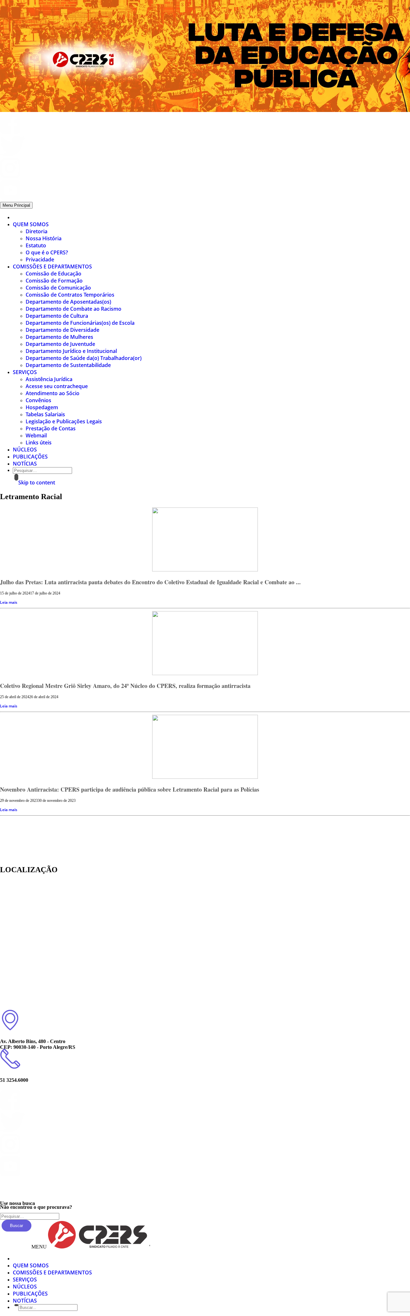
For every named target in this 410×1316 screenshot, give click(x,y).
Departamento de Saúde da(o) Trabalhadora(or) (84, 358)
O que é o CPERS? (47, 252)
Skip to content (36, 482)
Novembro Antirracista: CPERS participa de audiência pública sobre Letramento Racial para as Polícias (129, 789)
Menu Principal (16, 205)
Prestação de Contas (51, 428)
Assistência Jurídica (49, 379)
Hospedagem (42, 407)
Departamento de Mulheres (59, 336)
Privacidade (40, 259)
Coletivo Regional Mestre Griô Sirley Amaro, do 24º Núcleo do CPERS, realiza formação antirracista (125, 686)
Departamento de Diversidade (62, 329)
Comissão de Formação (54, 280)
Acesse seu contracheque (57, 386)
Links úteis (39, 442)
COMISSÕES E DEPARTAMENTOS (52, 266)
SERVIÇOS (25, 372)
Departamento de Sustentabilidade (68, 365)
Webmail (36, 435)
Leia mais (8, 602)
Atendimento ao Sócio (52, 393)
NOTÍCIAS (25, 463)
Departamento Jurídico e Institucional (71, 351)
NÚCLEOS (25, 449)
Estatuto (36, 245)
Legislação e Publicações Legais (64, 421)
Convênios (38, 400)
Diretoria (36, 231)
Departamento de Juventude (60, 343)
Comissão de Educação (53, 273)
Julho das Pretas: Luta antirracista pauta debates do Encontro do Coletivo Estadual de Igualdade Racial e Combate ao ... (150, 582)
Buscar (16, 1225)
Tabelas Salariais (45, 414)
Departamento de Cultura (57, 315)
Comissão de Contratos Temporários (70, 294)
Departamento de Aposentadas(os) (68, 301)
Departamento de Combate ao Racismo (73, 308)
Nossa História (44, 238)
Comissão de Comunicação (58, 287)
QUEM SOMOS (31, 224)
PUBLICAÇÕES (30, 456)
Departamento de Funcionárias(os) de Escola (80, 322)
